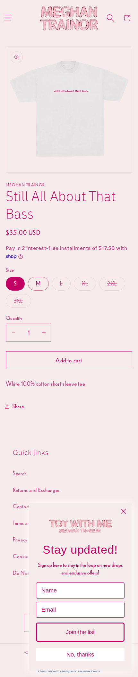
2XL (116, 285)
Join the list (80, 632)
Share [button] (18, 406)
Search (20, 473)
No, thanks (80, 654)
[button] (110, 18)
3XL (22, 302)
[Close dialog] (123, 511)
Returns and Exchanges (36, 489)
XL (89, 285)
